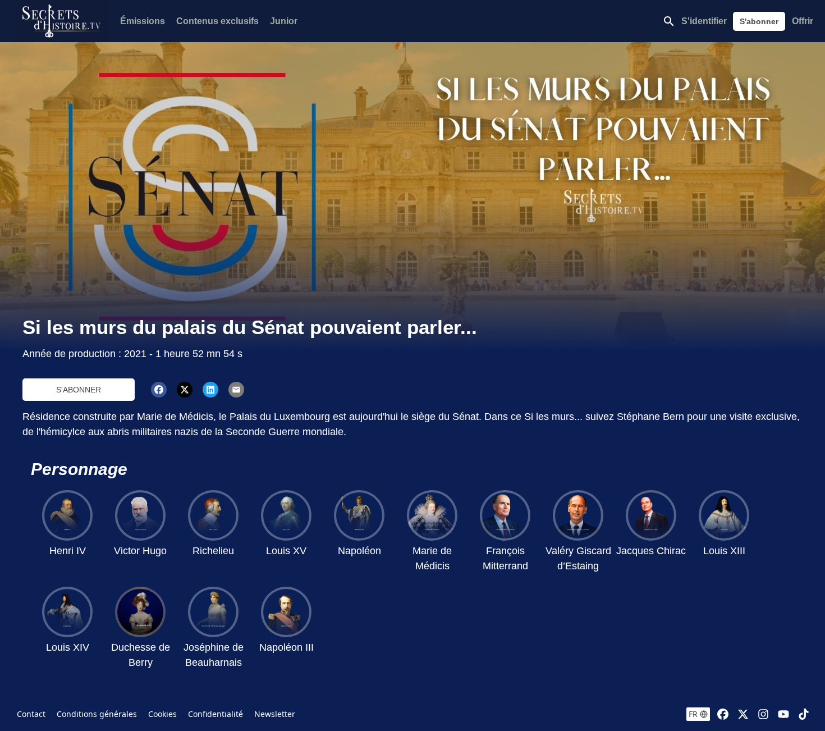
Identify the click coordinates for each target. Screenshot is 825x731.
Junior (283, 21)
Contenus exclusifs (217, 21)
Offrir (802, 21)
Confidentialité (215, 714)
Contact (31, 714)
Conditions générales (97, 714)
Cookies (162, 714)
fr (693, 714)
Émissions (142, 21)
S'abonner (759, 21)
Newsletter (274, 714)
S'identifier (704, 21)
